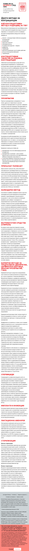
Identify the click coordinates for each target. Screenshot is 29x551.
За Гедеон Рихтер (6, 494)
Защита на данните (22, 494)
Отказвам (11, 549)
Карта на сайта (20, 496)
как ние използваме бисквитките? (16, 530)
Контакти (14, 494)
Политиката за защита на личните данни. (10, 545)
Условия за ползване (10, 496)
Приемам (17, 549)
